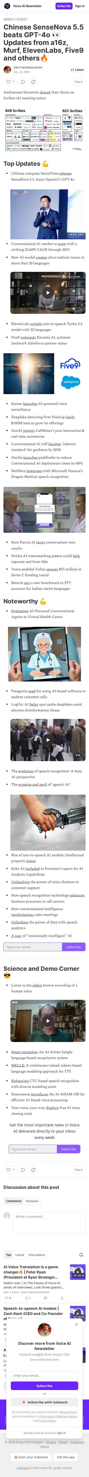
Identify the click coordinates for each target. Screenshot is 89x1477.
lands (70, 417)
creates (41, 257)
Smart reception (24, 1052)
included (32, 869)
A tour (16, 936)
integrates (34, 471)
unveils (36, 324)
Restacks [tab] (32, 1201)
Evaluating (20, 611)
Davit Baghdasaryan (28, 67)
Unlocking (19, 922)
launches (30, 404)
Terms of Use (68, 1412)
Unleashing (20, 882)
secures (52, 569)
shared (45, 92)
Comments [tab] (13, 1201)
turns (40, 542)
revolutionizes (22, 915)
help (76, 556)
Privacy (51, 1442)
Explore (52, 1108)
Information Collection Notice (58, 1416)
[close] (76, 1324)
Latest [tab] (19, 1255)
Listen (79, 70)
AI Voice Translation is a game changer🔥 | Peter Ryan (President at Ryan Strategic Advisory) (30, 1272)
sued (32, 691)
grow (62, 244)
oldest (37, 985)
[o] (48, 293)
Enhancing (20, 1081)
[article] (44, 1282)
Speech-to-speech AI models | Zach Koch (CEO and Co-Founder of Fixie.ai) (33, 1313)
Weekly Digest (15, 19)
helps (34, 704)
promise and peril (32, 784)
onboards (28, 337)
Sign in (80, 6)
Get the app (66, 1457)
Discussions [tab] (37, 1255)
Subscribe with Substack (48, 1402)
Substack (23, 1468)
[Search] (81, 1255)
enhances (77, 895)
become (54, 444)
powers (29, 431)
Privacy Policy (47, 1421)
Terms (63, 1442)
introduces (39, 1094)
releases (65, 173)
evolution (25, 771)
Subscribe (64, 6)
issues (31, 861)
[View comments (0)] (23, 81)
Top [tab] (8, 1255)
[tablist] (22, 1201)
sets (27, 583)
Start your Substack (33, 1457)
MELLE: (18, 1065)
